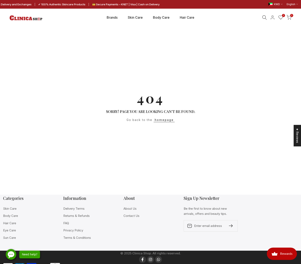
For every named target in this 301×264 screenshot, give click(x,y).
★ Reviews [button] (297, 135)
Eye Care (9, 230)
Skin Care (10, 209)
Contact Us (131, 216)
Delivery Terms (74, 209)
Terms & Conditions (77, 238)
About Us (130, 209)
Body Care (10, 216)
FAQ (66, 223)
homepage (164, 120)
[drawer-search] (264, 17)
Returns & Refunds (76, 216)
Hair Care (9, 223)
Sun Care (9, 238)
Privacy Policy (73, 230)
